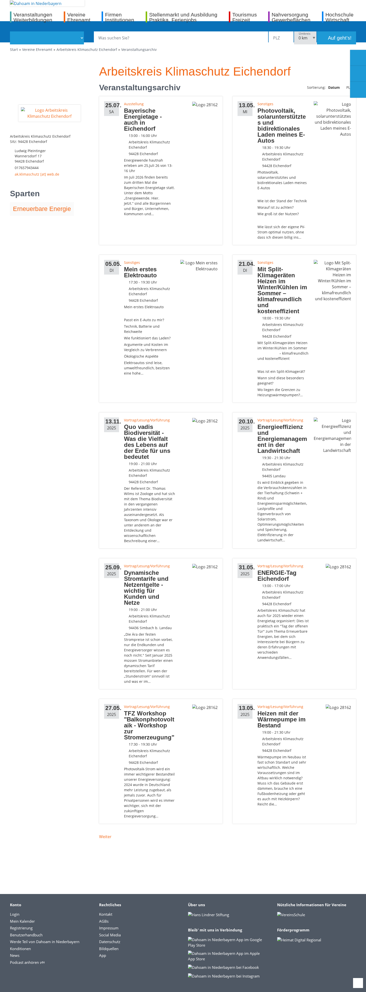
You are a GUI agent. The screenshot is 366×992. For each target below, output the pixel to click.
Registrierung (21, 927)
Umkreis (304, 33)
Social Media (110, 934)
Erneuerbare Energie (42, 208)
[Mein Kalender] (358, 90)
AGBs (104, 921)
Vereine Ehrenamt (37, 49)
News (14, 955)
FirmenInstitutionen (119, 17)
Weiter (105, 836)
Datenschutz (109, 941)
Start (14, 49)
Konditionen (20, 948)
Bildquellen (109, 948)
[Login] (358, 74)
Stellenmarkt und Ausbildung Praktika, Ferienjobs (183, 17)
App (102, 955)
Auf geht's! (339, 38)
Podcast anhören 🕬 (27, 962)
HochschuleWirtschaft (339, 17)
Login (14, 914)
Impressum (109, 927)
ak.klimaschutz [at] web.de (37, 174)
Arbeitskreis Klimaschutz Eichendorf (87, 49)
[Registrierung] (358, 58)
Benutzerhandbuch (26, 934)
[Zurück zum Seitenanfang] (358, 983)
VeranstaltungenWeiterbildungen (32, 17)
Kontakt (105, 914)
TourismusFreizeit (244, 17)
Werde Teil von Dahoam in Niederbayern (44, 941)
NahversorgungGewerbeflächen (291, 17)
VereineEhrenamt (78, 17)
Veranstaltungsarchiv (139, 49)
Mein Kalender (22, 921)
